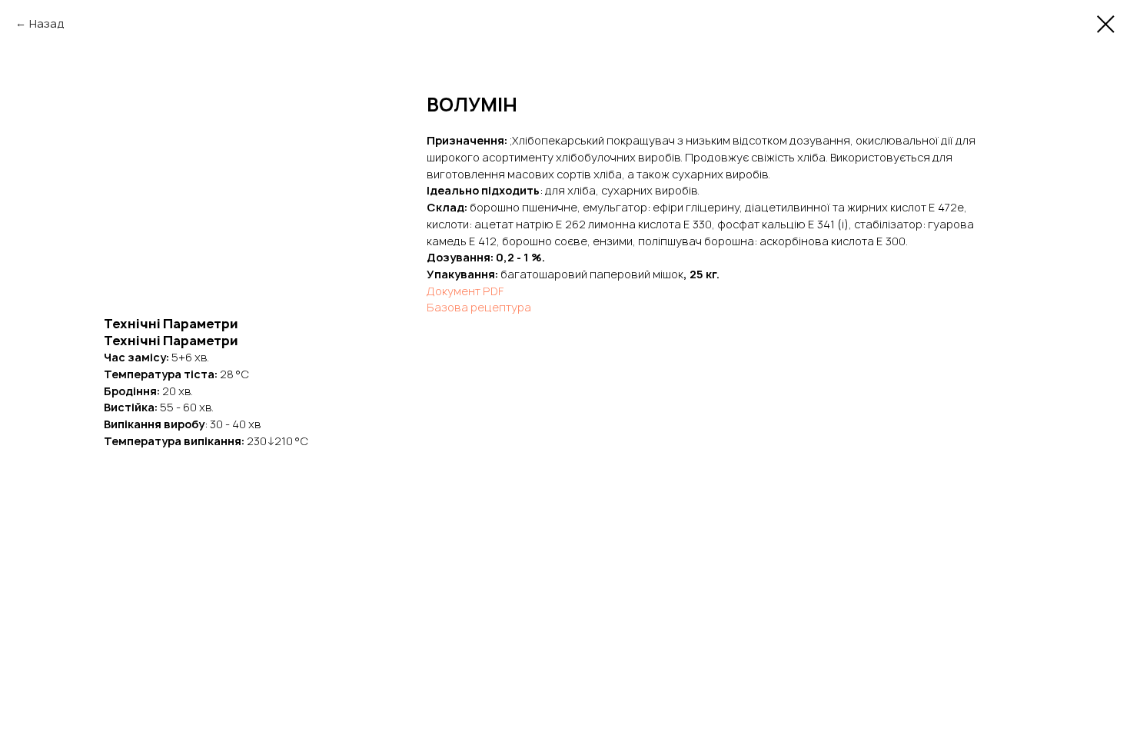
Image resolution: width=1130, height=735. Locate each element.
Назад (47, 23)
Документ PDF (465, 291)
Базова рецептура (479, 307)
